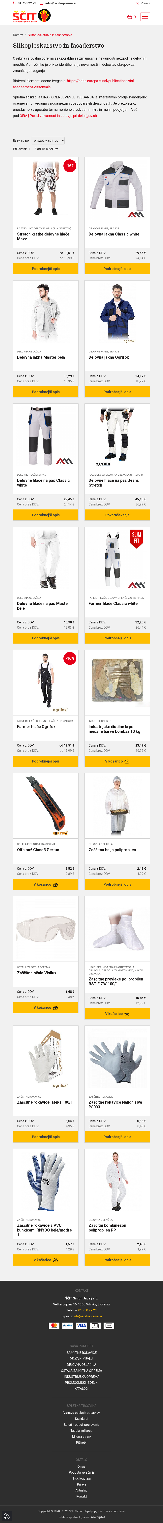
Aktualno (81, 1490)
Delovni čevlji (82, 1359)
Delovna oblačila (81, 1365)
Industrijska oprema (81, 1377)
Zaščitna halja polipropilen (112, 849)
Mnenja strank (81, 1437)
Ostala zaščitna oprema (81, 1371)
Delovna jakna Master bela (41, 357)
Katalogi (82, 1389)
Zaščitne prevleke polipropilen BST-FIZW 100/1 (116, 981)
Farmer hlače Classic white (113, 603)
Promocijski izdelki (81, 1383)
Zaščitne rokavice (81, 1353)
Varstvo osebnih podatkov (81, 1413)
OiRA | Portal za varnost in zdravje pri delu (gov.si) (58, 116)
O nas (81, 1466)
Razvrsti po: (21, 140)
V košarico (114, 761)
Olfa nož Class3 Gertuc (38, 849)
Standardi (81, 1419)
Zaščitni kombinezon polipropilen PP (107, 1228)
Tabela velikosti (81, 1431)
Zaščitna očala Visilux (36, 973)
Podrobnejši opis (46, 269)
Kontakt (81, 1496)
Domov (18, 35)
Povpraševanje (117, 515)
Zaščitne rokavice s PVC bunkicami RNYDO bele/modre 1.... (44, 1230)
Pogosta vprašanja (81, 1472)
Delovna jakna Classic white (114, 234)
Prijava (145, 3)
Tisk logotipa (82, 1478)
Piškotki (81, 1442)
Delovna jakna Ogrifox (109, 357)
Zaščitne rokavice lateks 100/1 (45, 1102)
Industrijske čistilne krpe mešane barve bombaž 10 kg (114, 729)
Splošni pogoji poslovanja (81, 1425)
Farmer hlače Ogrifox (36, 726)
